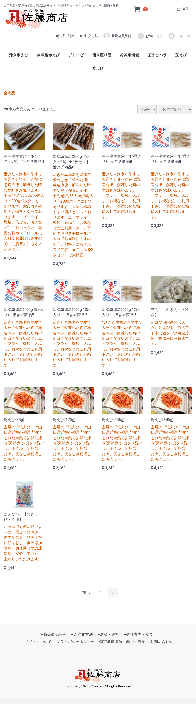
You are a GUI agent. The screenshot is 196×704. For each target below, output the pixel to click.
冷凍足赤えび (48, 55)
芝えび (181, 55)
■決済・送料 (65, 36)
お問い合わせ (161, 642)
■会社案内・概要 (138, 634)
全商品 (9, 93)
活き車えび (18, 55)
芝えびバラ (157, 55)
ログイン (183, 36)
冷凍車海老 (129, 55)
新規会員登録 (121, 36)
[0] (137, 9)
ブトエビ (76, 55)
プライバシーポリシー (75, 642)
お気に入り (154, 36)
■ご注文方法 (89, 36)
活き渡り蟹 (101, 55)
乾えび (98, 68)
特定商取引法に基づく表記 (122, 642)
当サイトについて (36, 642)
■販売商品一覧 (53, 634)
